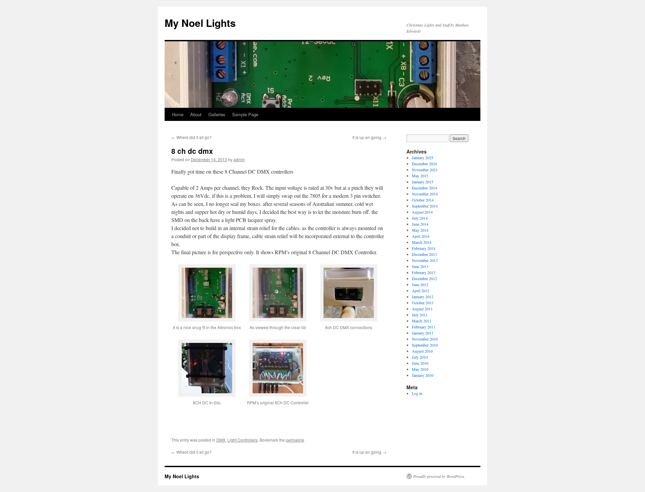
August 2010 (422, 351)
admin (239, 159)
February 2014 (423, 248)
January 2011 (422, 333)
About (196, 114)
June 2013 (420, 266)
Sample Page (245, 114)
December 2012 (424, 278)
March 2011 (421, 320)
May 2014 (420, 230)
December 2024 (424, 163)
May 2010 (420, 369)
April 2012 (420, 290)
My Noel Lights (200, 22)
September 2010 (425, 345)
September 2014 (425, 206)
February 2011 (423, 326)
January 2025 (422, 157)
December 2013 (424, 254)
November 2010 (425, 339)
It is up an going (369, 137)
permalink (295, 440)
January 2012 (422, 296)
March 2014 (421, 242)
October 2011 (423, 302)
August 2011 (422, 308)
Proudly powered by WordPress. (439, 476)
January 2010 (422, 375)
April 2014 (420, 236)
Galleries (216, 114)
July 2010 (420, 357)
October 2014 (423, 200)
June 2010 (420, 363)
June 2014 (420, 224)
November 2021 (425, 169)
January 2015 (422, 181)
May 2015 (420, 175)
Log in (417, 393)
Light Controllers (242, 440)
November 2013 (425, 260)
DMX (220, 440)
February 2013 (423, 272)
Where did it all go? (191, 137)
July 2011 (420, 314)
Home (177, 114)
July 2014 (420, 218)
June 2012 (420, 284)
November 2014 (425, 193)
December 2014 (424, 187)
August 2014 (422, 212)
